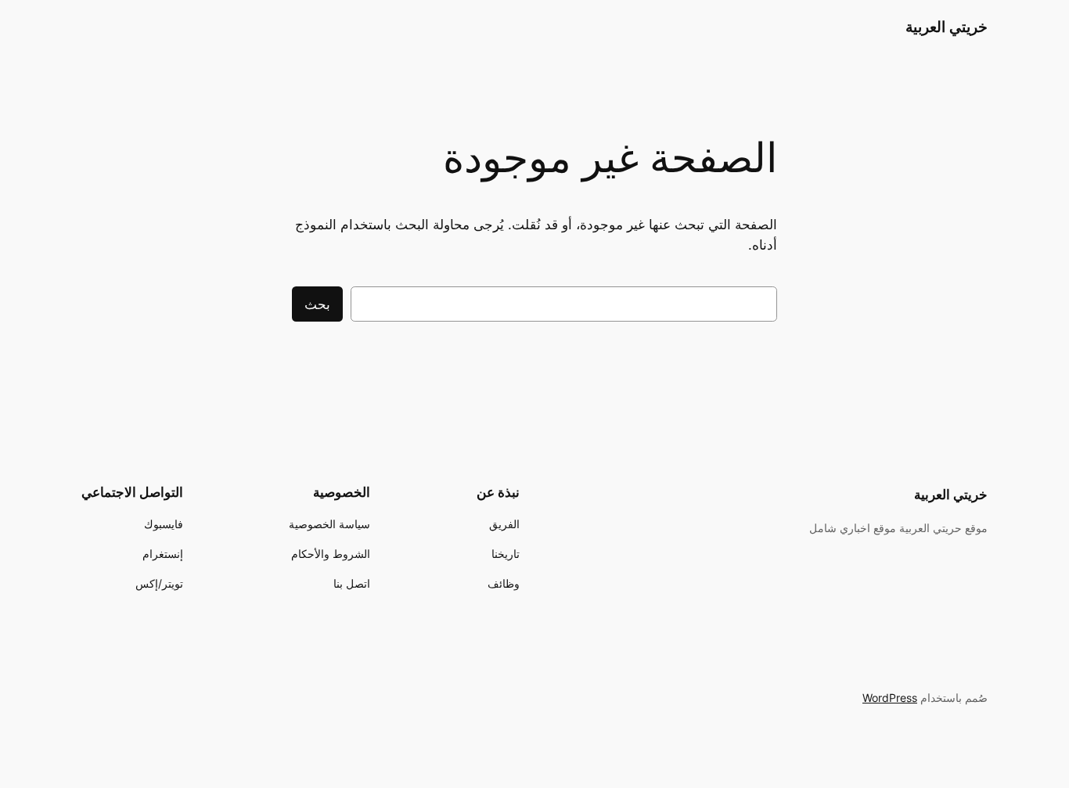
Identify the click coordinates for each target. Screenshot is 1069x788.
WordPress (889, 697)
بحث (317, 304)
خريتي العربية (946, 26)
